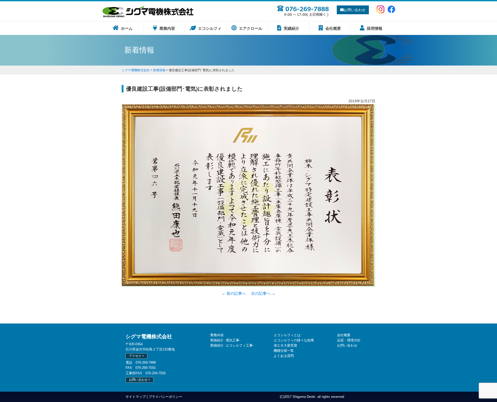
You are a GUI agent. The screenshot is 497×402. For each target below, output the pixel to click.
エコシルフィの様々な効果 (294, 340)
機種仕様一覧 (284, 351)
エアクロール (250, 28)
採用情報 (374, 28)
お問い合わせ (347, 345)
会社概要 (332, 28)
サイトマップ (136, 397)
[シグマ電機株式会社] (148, 16)
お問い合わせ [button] (355, 10)
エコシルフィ (209, 28)
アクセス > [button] (136, 356)
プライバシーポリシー (165, 397)
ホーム (126, 28)
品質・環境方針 (349, 340)
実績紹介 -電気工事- (225, 340)
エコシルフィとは (287, 335)
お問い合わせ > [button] (139, 380)
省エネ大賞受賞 (285, 345)
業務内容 (166, 28)
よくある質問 (284, 356)
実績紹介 (291, 28)
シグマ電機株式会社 (149, 336)
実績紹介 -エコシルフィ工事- (232, 345)
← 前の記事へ (234, 293)
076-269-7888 (146, 362)
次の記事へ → (263, 293)
